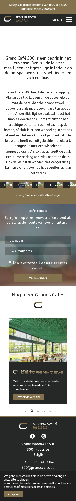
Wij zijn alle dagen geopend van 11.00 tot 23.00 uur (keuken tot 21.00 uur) (38, 6)
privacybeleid (32, 262)
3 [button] (38, 411)
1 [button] (26, 411)
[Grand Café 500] (20, 19)
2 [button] (32, 411)
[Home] (38, 426)
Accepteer (13, 494)
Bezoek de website (28, 397)
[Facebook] (32, 436)
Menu (57, 19)
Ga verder (4, 185)
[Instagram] (44, 436)
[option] (38, 361)
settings (49, 486)
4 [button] (44, 411)
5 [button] (50, 411)
